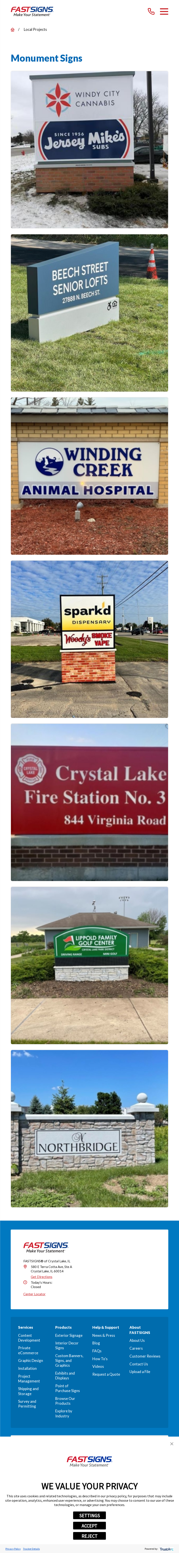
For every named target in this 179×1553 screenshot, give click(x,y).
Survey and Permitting (27, 1403)
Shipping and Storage (28, 1391)
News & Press (103, 1335)
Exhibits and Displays (65, 1375)
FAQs (97, 1351)
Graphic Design (30, 1360)
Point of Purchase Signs (67, 1388)
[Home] (32, 11)
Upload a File (139, 1371)
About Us (137, 1340)
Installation (27, 1368)
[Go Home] (12, 29)
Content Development (29, 1337)
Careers (136, 1348)
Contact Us (138, 1364)
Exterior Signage (69, 1335)
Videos (98, 1366)
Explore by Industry (63, 1413)
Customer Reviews (144, 1356)
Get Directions (41, 1277)
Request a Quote (106, 1374)
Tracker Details (31, 1548)
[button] (171, 1443)
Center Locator (34, 1294)
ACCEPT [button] (89, 1526)
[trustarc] (166, 1548)
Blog (96, 1343)
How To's (100, 1358)
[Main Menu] (164, 11)
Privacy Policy (13, 1548)
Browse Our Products (65, 1401)
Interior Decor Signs (67, 1345)
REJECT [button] (90, 1536)
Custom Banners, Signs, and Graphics (69, 1360)
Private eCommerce (28, 1350)
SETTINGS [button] (89, 1515)
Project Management (29, 1378)
